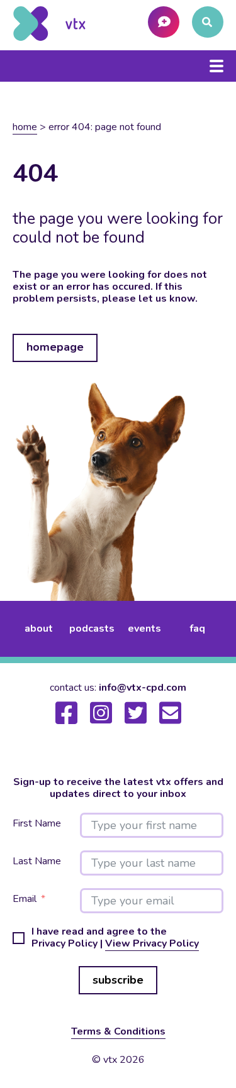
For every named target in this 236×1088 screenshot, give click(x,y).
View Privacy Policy (152, 943)
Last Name (37, 861)
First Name (37, 824)
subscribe (118, 979)
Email (25, 899)
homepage (55, 346)
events (144, 628)
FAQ (197, 628)
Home (25, 127)
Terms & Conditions (118, 1031)
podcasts (92, 628)
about (39, 628)
